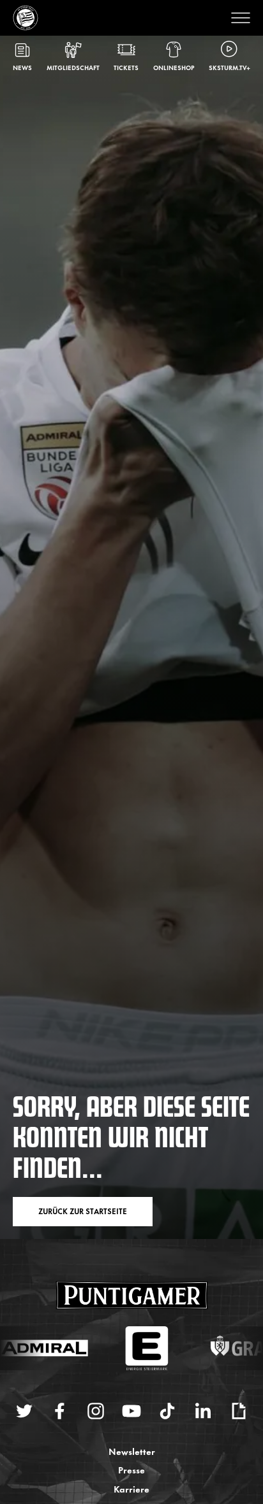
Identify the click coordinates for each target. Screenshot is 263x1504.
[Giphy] (239, 1411)
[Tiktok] (167, 1411)
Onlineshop (174, 67)
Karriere (131, 1488)
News (22, 67)
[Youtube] (131, 1411)
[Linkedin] (203, 1411)
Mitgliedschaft (73, 67)
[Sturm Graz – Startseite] (25, 18)
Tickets (126, 67)
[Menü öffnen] (237, 18)
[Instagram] (96, 1411)
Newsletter (132, 1450)
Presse (131, 1469)
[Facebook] (60, 1411)
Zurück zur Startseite (82, 1211)
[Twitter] (24, 1411)
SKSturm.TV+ (229, 67)
